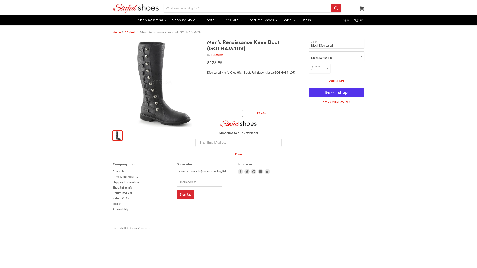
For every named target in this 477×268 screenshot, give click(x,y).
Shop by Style (184, 19)
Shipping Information (126, 182)
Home (117, 32)
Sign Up (185, 194)
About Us (118, 171)
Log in (345, 20)
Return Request (122, 192)
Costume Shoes (261, 19)
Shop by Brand (151, 19)
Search (117, 203)
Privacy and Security (125, 176)
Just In (306, 19)
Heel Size (231, 19)
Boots (209, 19)
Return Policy (121, 198)
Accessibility (120, 209)
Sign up (358, 20)
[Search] (336, 8)
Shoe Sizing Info (123, 187)
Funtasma (217, 54)
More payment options (337, 101)
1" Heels (130, 32)
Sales (288, 19)
